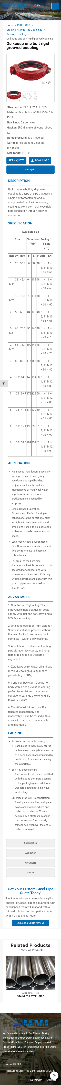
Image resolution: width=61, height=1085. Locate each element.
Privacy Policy (35, 1079)
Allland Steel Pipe (30, 993)
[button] (55, 6)
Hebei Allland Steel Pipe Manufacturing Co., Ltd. (30, 1070)
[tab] (30, 169)
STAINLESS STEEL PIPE (30, 996)
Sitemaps (51, 1079)
